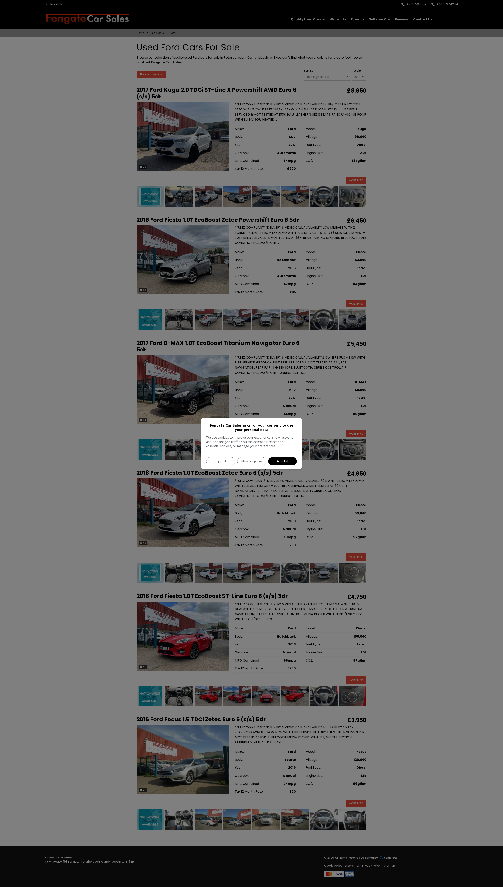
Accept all (282, 461)
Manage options (251, 461)
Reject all (220, 461)
